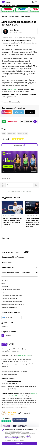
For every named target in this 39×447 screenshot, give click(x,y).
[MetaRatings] (8, 344)
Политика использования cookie (12, 301)
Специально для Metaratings (11, 289)
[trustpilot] (6, 420)
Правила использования (10, 298)
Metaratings (12, 89)
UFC (3, 133)
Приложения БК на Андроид (13, 257)
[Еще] (36, 2)
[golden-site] (11, 413)
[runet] (4, 413)
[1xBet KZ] (22, 9)
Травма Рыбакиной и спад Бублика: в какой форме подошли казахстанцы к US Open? (12, 221)
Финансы (5, 326)
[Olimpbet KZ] (8, 9)
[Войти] (33, 2)
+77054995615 (12, 383)
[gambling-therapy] (6, 426)
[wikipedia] (24, 413)
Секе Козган (14, 30)
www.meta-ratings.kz (24, 355)
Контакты (5, 280)
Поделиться (18, 145)
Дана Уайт (12, 133)
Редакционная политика (9, 307)
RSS (3, 292)
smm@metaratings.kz (14, 381)
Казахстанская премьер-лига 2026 (15, 252)
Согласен (19, 443)
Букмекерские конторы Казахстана (16, 272)
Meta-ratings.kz (14, 102)
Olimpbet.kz (22, 133)
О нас (3, 283)
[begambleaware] (19, 420)
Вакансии (5, 286)
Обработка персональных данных (13, 304)
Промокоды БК (8, 267)
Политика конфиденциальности (12, 295)
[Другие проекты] (7, 2)
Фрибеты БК (7, 262)
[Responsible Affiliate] (20, 426)
